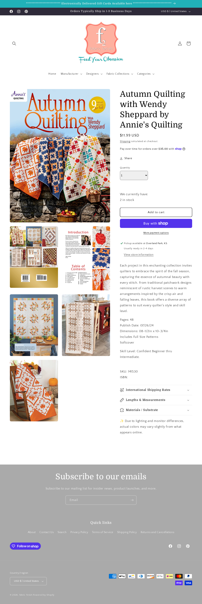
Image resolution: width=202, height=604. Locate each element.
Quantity (125, 167)
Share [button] (128, 158)
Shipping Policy (127, 532)
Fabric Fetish (25, 595)
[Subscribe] (132, 500)
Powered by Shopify (43, 595)
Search (62, 532)
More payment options (156, 232)
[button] (14, 43)
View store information (138, 254)
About (32, 532)
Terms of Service (102, 532)
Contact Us (46, 532)
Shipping (125, 141)
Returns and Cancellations (157, 532)
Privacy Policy (79, 532)
